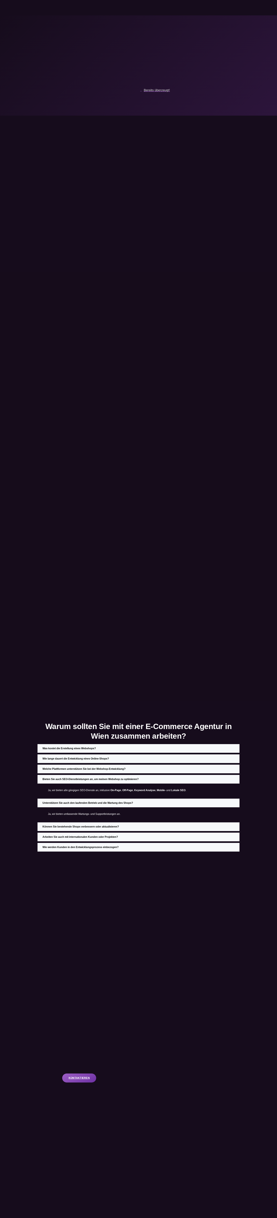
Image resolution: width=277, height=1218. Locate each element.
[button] (138, 748)
